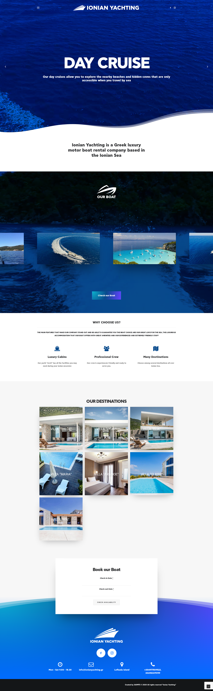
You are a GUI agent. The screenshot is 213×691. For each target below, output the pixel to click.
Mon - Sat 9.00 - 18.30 (60, 670)
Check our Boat (106, 295)
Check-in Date (106, 578)
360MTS (137, 685)
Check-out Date (106, 589)
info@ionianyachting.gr (91, 670)
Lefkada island (121, 670)
